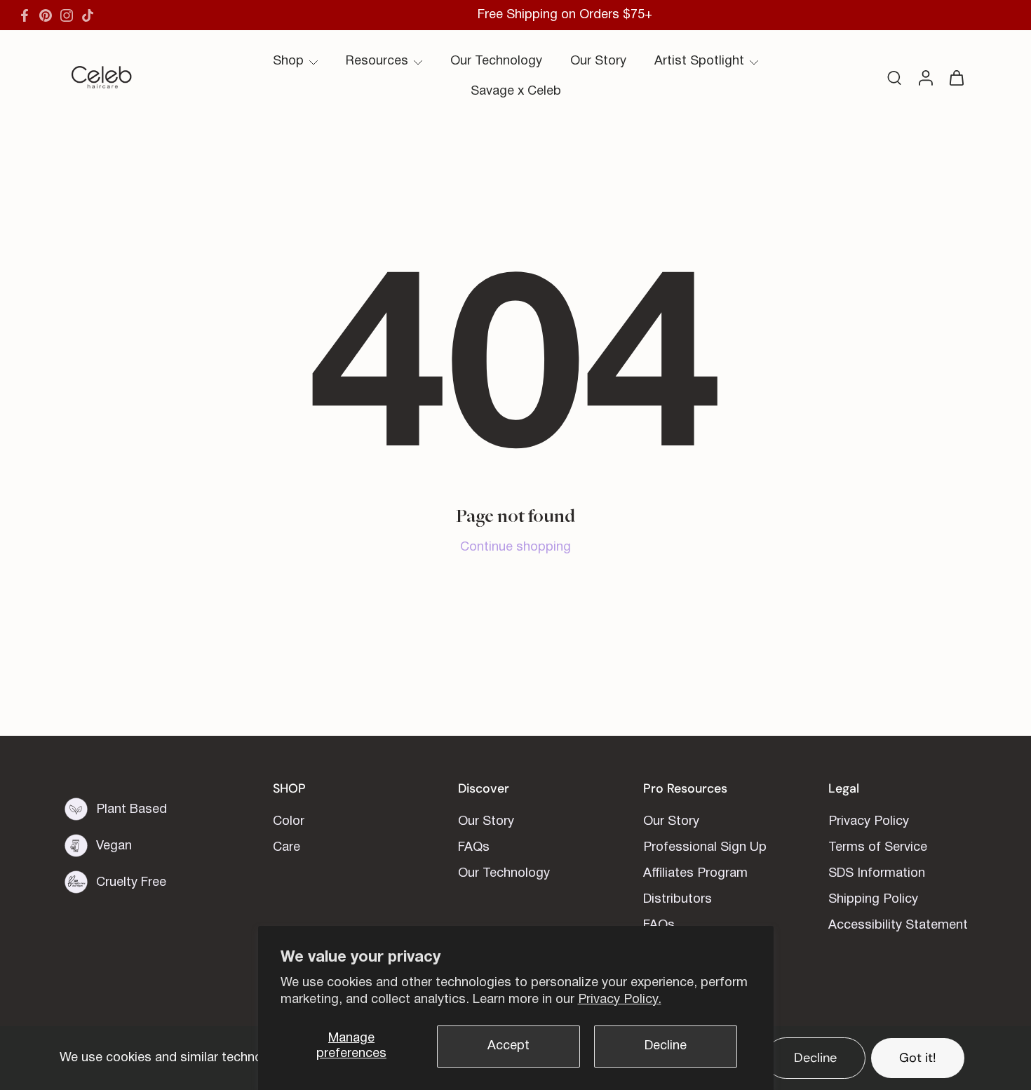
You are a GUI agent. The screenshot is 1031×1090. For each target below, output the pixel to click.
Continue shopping (515, 547)
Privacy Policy (868, 822)
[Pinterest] (45, 15)
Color (288, 822)
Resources (377, 61)
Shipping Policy (873, 900)
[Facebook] (24, 15)
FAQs (474, 848)
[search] (894, 77)
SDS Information (876, 874)
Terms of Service (877, 848)
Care (286, 848)
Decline (666, 1046)
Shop (288, 61)
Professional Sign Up (705, 848)
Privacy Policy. (619, 1000)
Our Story (598, 61)
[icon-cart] (956, 77)
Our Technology (496, 61)
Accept (508, 1046)
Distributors (677, 900)
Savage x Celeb (516, 91)
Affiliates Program (695, 874)
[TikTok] (87, 15)
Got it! (917, 1057)
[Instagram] (66, 15)
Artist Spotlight (699, 61)
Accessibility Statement (898, 925)
